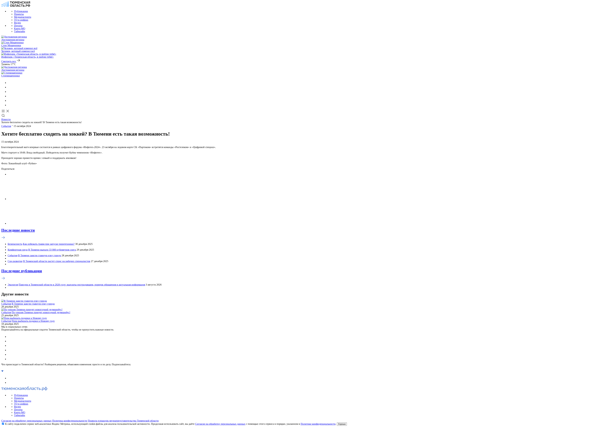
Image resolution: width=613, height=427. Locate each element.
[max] (9, 96)
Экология (13, 284)
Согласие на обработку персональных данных (26, 420)
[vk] (9, 82)
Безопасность (15, 244)
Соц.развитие (15, 261)
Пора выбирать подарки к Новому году (33, 321)
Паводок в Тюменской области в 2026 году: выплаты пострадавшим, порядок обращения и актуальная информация (82, 284)
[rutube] (9, 100)
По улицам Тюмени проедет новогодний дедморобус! (41, 312)
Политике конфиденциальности (318, 424)
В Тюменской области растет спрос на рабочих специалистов (56, 261)
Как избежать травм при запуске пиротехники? (49, 244)
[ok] (9, 87)
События (6, 126)
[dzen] (9, 105)
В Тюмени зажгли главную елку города (39, 255)
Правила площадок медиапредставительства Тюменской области (123, 420)
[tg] (9, 91)
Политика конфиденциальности (69, 420)
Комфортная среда (18, 249)
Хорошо (342, 424)
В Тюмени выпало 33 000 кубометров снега (52, 249)
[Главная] (15, 5)
